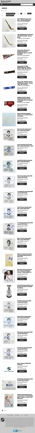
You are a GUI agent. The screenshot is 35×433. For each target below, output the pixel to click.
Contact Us (26, 415)
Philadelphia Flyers (9, 15)
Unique (29, 13)
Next (5, 410)
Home (2, 10)
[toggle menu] (2, 4)
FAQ (21, 415)
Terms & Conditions (10, 415)
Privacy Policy (17, 415)
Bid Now (22, 28)
